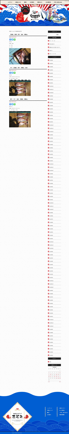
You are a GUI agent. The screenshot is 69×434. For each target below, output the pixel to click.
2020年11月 (51, 283)
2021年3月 (51, 270)
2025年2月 (51, 118)
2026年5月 (51, 69)
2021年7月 (51, 258)
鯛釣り (25, 2)
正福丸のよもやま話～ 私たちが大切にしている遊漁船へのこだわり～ (55, 47)
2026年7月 (51, 63)
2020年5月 (51, 303)
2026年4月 (51, 73)
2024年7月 (51, 141)
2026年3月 (51, 76)
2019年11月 (51, 322)
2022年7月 (51, 219)
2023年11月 (51, 167)
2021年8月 (51, 254)
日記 (50, 361)
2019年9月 (51, 329)
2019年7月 (51, 335)
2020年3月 (51, 309)
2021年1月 (51, 277)
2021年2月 (51, 274)
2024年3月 (51, 154)
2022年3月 (51, 232)
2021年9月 (51, 251)
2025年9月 (51, 95)
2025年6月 (51, 105)
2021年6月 (51, 261)
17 (50, 376)
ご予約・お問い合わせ (57, 2)
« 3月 (49, 381)
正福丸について (18, 2)
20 (56, 376)
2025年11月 (51, 89)
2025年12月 (51, 86)
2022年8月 (51, 215)
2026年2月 (51, 79)
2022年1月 (51, 238)
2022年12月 (51, 202)
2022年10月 (51, 209)
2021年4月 (51, 267)
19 (54, 376)
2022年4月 (51, 228)
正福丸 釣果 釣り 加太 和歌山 (18, 34)
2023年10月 (51, 170)
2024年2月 (51, 157)
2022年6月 (51, 222)
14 (58, 374)
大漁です (51, 50)
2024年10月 (51, 131)
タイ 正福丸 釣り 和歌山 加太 (18, 67)
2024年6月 (51, 144)
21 (58, 376)
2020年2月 (51, 313)
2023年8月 (51, 176)
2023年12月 (51, 163)
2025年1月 (51, 121)
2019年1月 (51, 355)
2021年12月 (51, 241)
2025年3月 (51, 115)
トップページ (10, 2)
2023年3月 (51, 193)
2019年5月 (51, 342)
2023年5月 (51, 186)
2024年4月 (51, 151)
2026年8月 (51, 60)
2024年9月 (51, 134)
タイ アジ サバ (52, 40)
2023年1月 (51, 199)
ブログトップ (54, 31)
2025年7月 (51, 102)
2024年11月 (51, 128)
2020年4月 (51, 306)
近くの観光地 (47, 2)
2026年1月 (51, 82)
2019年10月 (51, 326)
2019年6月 (51, 339)
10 (50, 374)
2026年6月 (51, 66)
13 (56, 374)
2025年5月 (51, 108)
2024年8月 (51, 138)
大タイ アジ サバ (53, 53)
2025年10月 (51, 92)
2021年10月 (51, 248)
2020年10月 (51, 287)
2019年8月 (51, 332)
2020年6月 (51, 300)
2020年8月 (51, 293)
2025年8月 (51, 99)
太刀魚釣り (31, 2)
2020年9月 (51, 290)
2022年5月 (51, 225)
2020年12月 (51, 280)
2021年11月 (51, 245)
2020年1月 (51, 316)
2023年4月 (51, 189)
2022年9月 (51, 212)
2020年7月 (51, 296)
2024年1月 (51, 160)
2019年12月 (51, 319)
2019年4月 (51, 345)
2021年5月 (51, 264)
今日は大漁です (52, 44)
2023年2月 (51, 196)
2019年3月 (51, 348)
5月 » (60, 381)
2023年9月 (51, 173)
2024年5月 (51, 147)
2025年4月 (51, 112)
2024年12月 (51, 125)
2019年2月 (51, 352)
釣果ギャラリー (39, 2)
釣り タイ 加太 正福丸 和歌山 (18, 99)
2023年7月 (51, 180)
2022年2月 (51, 235)
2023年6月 (51, 183)
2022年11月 (51, 206)
